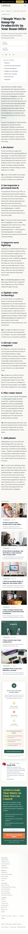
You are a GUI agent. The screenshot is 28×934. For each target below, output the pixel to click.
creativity (9, 222)
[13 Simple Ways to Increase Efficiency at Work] (14, 656)
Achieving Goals (4, 867)
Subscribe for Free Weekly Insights (14, 835)
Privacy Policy (13, 927)
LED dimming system (12, 279)
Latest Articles (4, 903)
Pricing (2, 880)
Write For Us (4, 907)
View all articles (10, 779)
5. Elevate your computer (10, 74)
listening (24, 396)
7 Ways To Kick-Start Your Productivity (12, 641)
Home (2, 11)
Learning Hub (4, 878)
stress (16, 470)
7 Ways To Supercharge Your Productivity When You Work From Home (13, 611)
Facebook (3, 915)
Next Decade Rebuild (5, 893)
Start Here (4, 858)
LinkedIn (3, 918)
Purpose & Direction (5, 889)
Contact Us (3, 901)
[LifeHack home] (6, 5)
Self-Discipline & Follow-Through (8, 887)
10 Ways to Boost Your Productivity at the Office (12, 523)
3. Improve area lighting (10, 68)
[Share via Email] (13, 54)
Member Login (4, 909)
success (12, 122)
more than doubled (19, 103)
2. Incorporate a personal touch (12, 65)
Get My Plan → (20, 1)
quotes (11, 208)
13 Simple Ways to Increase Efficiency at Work (12, 669)
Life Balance (4, 865)
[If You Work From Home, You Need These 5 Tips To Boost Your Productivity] (14, 539)
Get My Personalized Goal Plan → (14, 751)
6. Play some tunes (9, 76)
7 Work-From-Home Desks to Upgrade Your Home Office (13, 582)
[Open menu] (25, 5)
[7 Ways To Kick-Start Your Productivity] (14, 628)
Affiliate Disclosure (21, 927)
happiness (14, 96)
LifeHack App (4, 872)
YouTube (22, 915)
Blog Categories (4, 905)
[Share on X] (9, 54)
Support (3, 911)
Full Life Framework (5, 863)
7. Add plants (7, 79)
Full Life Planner (4, 876)
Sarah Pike (4, 44)
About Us (3, 899)
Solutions (4, 883)
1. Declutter (7, 63)
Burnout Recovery (5, 885)
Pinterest (15, 915)
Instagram (9, 915)
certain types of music (10, 399)
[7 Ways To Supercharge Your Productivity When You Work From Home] (14, 598)
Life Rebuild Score (5, 861)
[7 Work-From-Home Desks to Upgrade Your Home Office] (14, 569)
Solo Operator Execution (6, 895)
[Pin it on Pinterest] (6, 54)
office (7, 158)
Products (4, 870)
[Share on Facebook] (2, 54)
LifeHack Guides (4, 859)
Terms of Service (5, 927)
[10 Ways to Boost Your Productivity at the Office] (14, 510)
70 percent (8, 113)
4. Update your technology (11, 71)
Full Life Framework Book (6, 874)
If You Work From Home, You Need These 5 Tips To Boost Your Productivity (13, 552)
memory (20, 401)
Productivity (8, 11)
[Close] (26, 2)
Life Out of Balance (5, 891)
